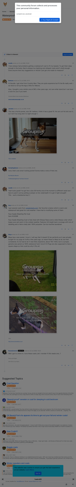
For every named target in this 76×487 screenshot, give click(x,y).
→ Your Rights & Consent (49, 20)
